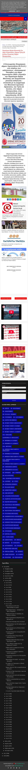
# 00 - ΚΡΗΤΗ (8, 184)
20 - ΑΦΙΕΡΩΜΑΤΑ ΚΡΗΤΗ (10, 467)
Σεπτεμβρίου (8, 573)
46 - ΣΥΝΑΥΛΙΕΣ (7, 531)
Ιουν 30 (8, 582)
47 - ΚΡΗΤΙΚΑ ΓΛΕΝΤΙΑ (9, 534)
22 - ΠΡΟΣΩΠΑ (7, 472)
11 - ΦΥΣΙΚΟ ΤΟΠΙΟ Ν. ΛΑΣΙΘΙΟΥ (11, 432)
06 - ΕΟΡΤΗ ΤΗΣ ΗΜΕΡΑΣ (9, 420)
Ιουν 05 (8, 729)
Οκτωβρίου (7, 571)
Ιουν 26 (8, 592)
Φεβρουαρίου (8, 748)
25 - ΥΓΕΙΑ (15, 481)
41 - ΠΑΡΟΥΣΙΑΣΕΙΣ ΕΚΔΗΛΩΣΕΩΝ (12, 519)
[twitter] (11, 768)
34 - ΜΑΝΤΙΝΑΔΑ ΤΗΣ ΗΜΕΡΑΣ (11, 504)
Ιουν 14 (8, 708)
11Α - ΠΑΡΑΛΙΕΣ (7, 434)
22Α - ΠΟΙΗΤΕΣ (16, 472)
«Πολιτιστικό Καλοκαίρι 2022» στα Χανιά (15, 621)
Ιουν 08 (8, 722)
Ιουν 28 (8, 587)
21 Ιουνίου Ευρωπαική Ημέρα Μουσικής (15, 691)
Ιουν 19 (8, 696)
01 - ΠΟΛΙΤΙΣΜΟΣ (15, 408)
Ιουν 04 (8, 731)
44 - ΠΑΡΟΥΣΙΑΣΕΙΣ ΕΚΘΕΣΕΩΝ (11, 528)
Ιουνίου (7, 580)
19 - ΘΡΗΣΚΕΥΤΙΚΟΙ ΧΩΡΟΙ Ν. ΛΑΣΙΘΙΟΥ (14, 464)
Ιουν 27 (8, 589)
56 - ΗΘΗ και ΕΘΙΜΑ (8, 551)
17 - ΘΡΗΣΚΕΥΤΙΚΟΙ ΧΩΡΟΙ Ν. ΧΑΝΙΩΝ (13, 456)
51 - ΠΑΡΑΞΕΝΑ (15, 542)
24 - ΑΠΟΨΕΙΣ (6, 481)
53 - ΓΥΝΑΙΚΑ (18, 545)
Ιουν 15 (8, 705)
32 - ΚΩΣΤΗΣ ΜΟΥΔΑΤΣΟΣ (10, 502)
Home (3, 45)
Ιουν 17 (8, 700)
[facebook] (8, 768)
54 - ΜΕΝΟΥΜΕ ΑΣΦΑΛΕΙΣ (10, 548)
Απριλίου (7, 743)
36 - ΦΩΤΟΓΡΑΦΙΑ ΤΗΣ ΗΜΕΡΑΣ (11, 510)
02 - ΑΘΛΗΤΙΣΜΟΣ (8, 411)
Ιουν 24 (8, 596)
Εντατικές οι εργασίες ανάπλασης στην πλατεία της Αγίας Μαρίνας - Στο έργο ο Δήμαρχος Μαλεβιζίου (13, 231)
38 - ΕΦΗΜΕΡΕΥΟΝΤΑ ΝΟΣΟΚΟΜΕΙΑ (13, 516)
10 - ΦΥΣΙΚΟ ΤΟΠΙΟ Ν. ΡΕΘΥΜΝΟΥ (12, 429)
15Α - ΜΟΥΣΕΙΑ (7, 446)
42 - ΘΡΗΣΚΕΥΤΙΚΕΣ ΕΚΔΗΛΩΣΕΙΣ (12, 522)
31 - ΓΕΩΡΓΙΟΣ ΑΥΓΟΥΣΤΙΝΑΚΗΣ (11, 499)
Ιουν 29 (8, 585)
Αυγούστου (8, 576)
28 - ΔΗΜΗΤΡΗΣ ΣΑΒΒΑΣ (9, 490)
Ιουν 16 (8, 703)
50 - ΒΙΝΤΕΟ (6, 542)
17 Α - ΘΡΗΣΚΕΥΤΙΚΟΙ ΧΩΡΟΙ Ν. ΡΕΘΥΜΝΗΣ (11, 460)
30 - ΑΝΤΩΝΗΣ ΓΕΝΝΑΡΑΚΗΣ (11, 496)
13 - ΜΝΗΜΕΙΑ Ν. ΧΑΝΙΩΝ (10, 440)
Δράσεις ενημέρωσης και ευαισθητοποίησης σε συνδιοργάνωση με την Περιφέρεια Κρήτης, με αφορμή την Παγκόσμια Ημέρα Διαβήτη (14, 259)
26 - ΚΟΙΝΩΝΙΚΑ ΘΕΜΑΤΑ (10, 484)
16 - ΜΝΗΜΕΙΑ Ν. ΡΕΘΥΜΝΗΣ (11, 453)
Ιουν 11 (8, 715)
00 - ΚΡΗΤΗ (8, 45)
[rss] (19, 768)
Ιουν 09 (8, 719)
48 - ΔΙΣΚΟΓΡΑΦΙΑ (8, 540)
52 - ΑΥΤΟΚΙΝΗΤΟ (8, 545)
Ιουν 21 (8, 603)
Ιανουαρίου (8, 750)
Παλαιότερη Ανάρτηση (21, 298)
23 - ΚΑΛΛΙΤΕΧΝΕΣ (8, 475)
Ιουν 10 (8, 717)
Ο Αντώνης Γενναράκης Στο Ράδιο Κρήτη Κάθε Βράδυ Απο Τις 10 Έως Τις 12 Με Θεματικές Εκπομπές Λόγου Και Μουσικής (14, 360)
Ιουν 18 (8, 698)
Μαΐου (6, 741)
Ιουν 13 (8, 710)
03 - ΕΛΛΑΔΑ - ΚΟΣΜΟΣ (9, 414)
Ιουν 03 (8, 733)
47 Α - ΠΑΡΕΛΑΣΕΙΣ (8, 537)
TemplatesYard (20, 763)
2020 (5, 755)
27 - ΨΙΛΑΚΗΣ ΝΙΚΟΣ (8, 487)
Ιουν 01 (8, 738)
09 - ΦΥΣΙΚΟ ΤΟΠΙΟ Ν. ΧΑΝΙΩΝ (11, 426)
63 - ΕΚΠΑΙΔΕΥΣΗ (17, 557)
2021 (5, 753)
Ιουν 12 (8, 712)
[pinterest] (17, 768)
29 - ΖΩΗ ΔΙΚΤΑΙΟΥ (8, 493)
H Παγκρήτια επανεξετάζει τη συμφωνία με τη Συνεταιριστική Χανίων (12, 244)
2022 (5, 566)
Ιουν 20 (8, 693)
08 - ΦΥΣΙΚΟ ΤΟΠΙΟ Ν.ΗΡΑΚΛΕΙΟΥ (12, 423)
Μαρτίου (7, 746)
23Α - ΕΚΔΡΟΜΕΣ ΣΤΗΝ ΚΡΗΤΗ (11, 478)
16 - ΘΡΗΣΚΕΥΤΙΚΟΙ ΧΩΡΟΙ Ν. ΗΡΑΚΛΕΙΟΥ (11, 450)
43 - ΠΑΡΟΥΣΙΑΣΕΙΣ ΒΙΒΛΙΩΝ (11, 525)
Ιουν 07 (8, 724)
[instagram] (14, 768)
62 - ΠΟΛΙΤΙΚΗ (7, 557)
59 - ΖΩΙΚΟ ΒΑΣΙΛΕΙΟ (8, 554)
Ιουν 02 (8, 736)
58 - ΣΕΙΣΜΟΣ (19, 551)
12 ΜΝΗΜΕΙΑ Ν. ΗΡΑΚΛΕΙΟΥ (10, 437)
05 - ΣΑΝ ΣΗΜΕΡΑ (18, 417)
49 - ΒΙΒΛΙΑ (17, 540)
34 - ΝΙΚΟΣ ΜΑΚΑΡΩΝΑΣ (9, 507)
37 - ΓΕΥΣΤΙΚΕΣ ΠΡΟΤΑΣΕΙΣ (10, 513)
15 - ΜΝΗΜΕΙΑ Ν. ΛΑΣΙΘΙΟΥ (10, 443)
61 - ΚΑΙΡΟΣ (19, 554)
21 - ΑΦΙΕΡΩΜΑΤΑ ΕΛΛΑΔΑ (10, 469)
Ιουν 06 (8, 726)
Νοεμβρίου (7, 568)
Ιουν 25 (8, 594)
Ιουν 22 (8, 601)
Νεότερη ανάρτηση (6, 298)
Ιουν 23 (8, 599)
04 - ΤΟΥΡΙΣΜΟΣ (7, 417)
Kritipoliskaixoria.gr (18, 765)
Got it (18, 11)
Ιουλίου (7, 578)
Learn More (12, 11)
